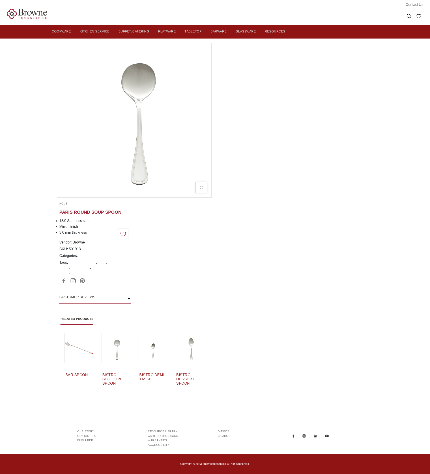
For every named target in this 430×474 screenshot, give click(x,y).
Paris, (83, 256)
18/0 (72, 262)
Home (63, 203)
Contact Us (414, 4)
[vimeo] (82, 281)
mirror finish (86, 262)
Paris (102, 262)
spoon (64, 272)
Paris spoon (80, 267)
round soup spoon (106, 267)
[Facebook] (63, 281)
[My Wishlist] (418, 17)
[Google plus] (73, 281)
